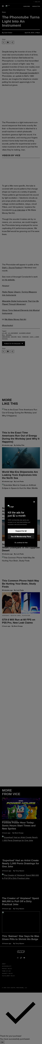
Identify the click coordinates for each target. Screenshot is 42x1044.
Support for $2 (21, 531)
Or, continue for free (21, 542)
